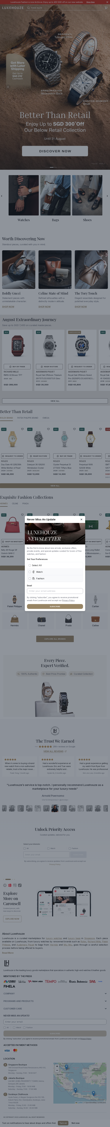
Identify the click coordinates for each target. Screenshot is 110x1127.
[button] (68, 600)
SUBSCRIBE (55, 606)
